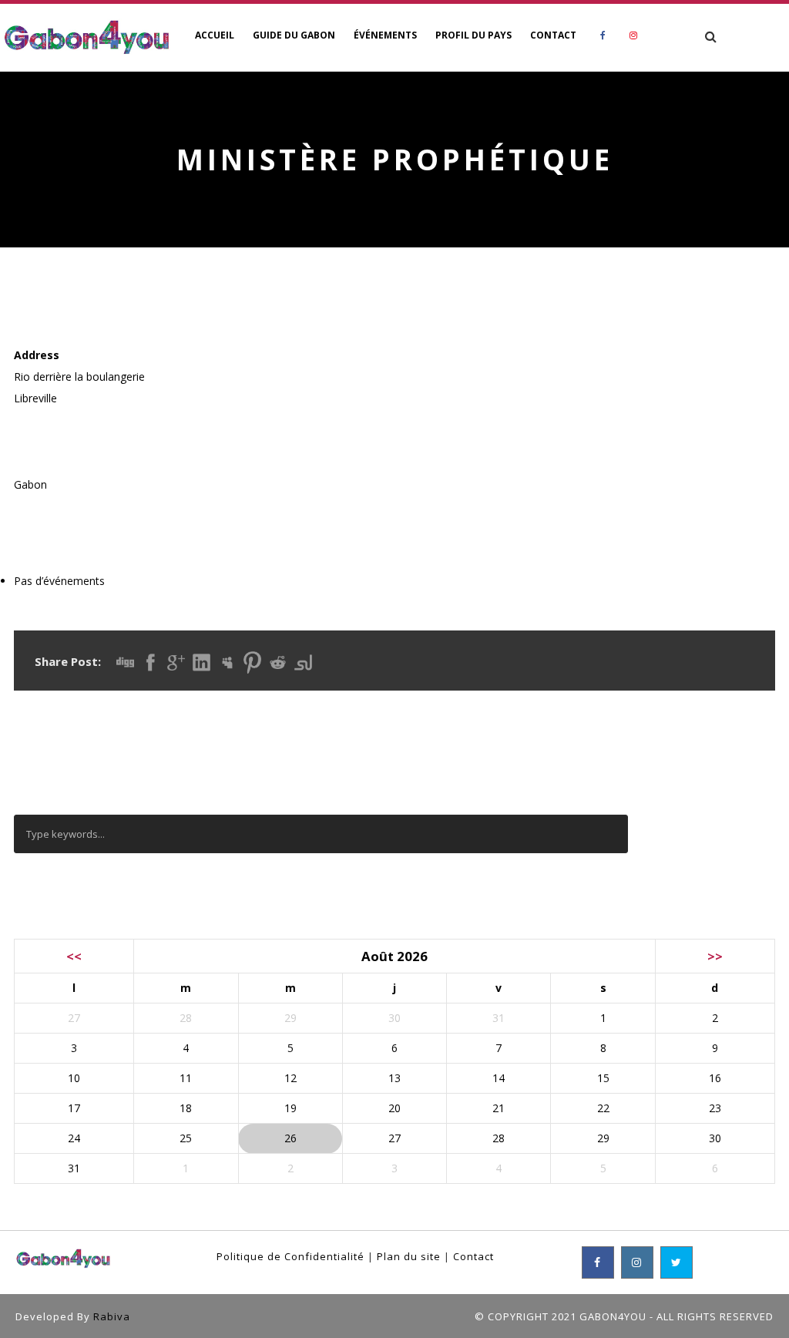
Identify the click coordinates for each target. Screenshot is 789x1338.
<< (74, 956)
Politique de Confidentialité (290, 1256)
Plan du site (409, 1256)
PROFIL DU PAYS (473, 35)
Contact (473, 1256)
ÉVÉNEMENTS (385, 35)
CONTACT (553, 35)
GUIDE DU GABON (294, 35)
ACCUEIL (214, 35)
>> (715, 956)
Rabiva (111, 1316)
